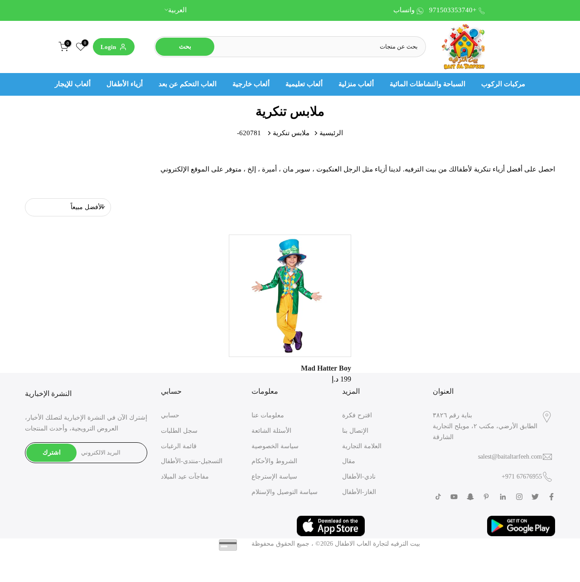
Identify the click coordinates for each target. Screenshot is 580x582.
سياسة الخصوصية (275, 446)
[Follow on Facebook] (551, 496)
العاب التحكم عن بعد (188, 84)
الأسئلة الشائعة (271, 430)
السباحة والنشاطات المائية (427, 84)
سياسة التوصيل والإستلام (284, 492)
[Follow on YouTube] (454, 496)
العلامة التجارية (362, 446)
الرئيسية (331, 133)
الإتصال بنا (355, 430)
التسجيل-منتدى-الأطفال (191, 461)
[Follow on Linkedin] (502, 496)
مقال (348, 461)
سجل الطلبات (179, 430)
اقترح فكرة (357, 415)
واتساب (404, 10)
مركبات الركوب (503, 84)
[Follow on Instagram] (519, 496)
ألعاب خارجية (251, 84)
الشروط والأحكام (274, 461)
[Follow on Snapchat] (470, 496)
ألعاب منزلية (356, 84)
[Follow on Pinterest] (486, 496)
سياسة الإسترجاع (274, 476)
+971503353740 (452, 10)
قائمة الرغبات (179, 446)
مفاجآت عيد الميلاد (185, 476)
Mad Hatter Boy (326, 368)
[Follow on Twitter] (535, 496)
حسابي (170, 415)
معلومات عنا (267, 415)
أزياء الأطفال (124, 84)
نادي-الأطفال (359, 476)
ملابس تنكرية (291, 133)
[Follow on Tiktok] (438, 496)
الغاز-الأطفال (359, 492)
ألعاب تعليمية (304, 84)
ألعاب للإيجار (73, 84)
